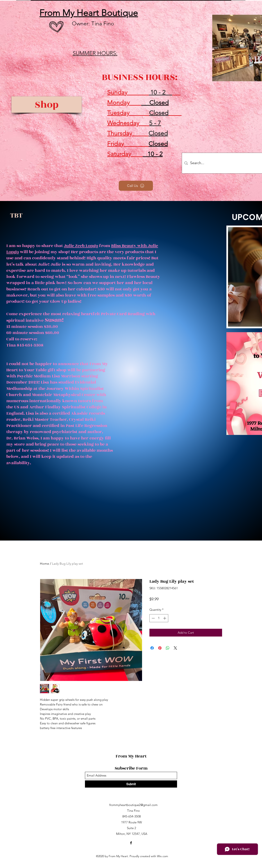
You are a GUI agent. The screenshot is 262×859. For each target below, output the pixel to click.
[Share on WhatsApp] (167, 648)
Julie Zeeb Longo (81, 246)
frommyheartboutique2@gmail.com (133, 805)
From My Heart (132, 756)
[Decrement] (153, 618)
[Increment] (165, 618)
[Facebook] (131, 843)
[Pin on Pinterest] (159, 648)
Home (44, 564)
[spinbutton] (159, 618)
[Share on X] (175, 648)
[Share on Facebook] (152, 648)
